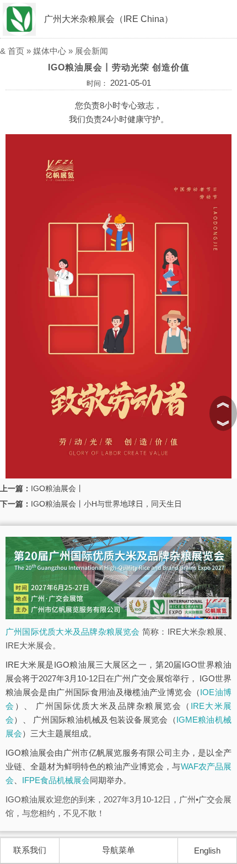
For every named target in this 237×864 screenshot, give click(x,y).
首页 (16, 51)
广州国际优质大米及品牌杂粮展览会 (73, 631)
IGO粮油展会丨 (57, 488)
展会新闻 (91, 51)
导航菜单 (118, 850)
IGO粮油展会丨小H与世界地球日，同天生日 (106, 503)
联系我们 (29, 850)
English (207, 850)
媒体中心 (49, 51)
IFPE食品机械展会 (56, 780)
